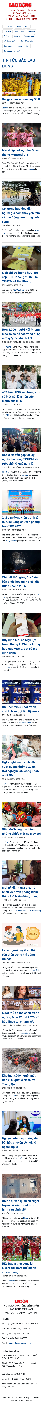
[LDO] (21, 84)
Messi (31, 169)
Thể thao (8, 31)
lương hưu (6, 667)
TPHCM (5, 472)
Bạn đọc (17, 36)
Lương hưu (19, 290)
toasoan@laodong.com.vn (19, 1343)
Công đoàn (29, 36)
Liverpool (10, 1281)
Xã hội (18, 26)
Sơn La (14, 910)
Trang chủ (8, 26)
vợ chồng (20, 1158)
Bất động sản (27, 41)
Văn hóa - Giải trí (11, 41)
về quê (25, 475)
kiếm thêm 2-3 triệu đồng (29, 910)
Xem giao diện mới (12, 51)
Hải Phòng (6, 347)
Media (26, 26)
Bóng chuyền (11, 540)
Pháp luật (31, 31)
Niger (25, 1218)
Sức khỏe (8, 46)
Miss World (25, 1033)
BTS (7, 415)
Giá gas (5, 108)
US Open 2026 (25, 722)
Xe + (27, 46)
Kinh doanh (19, 31)
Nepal (13, 1095)
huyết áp (36, 970)
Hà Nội (5, 784)
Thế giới (18, 46)
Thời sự (7, 36)
